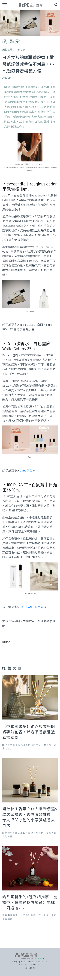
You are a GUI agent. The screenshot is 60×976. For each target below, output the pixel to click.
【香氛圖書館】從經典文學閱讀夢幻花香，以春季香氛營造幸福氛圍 (28, 732)
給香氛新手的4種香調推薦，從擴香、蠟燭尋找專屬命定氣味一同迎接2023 (29, 902)
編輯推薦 (7, 50)
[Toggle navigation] (4, 5)
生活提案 (20, 50)
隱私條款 (30, 968)
